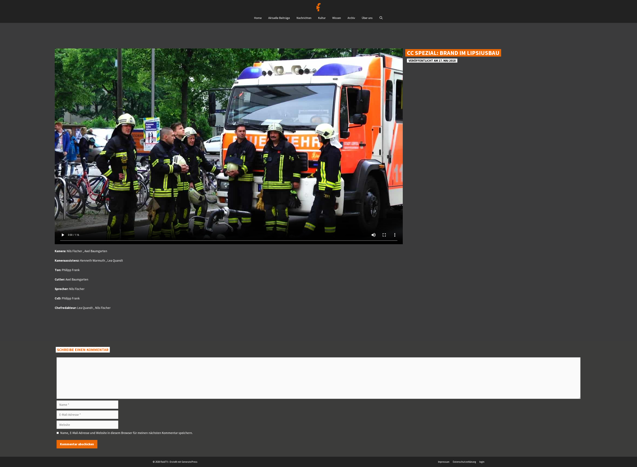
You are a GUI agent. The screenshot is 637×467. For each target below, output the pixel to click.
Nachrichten (303, 18)
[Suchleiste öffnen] (381, 18)
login (481, 461)
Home (258, 18)
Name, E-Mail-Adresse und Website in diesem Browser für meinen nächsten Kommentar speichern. (126, 433)
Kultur (322, 18)
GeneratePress (189, 461)
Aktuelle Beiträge (279, 18)
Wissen (336, 18)
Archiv (351, 18)
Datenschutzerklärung (464, 461)
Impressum (443, 461)
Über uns (367, 18)
